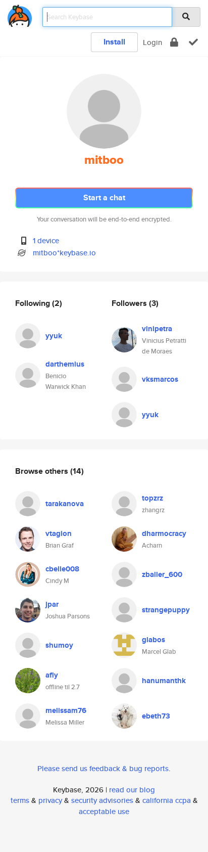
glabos (153, 639)
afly (51, 675)
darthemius (64, 364)
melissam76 (65, 710)
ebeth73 (156, 716)
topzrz (152, 498)
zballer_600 (162, 574)
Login (152, 42)
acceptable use (104, 811)
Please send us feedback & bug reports (103, 768)
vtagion (58, 533)
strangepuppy (166, 609)
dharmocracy (164, 533)
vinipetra (157, 328)
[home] (20, 14)
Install (114, 42)
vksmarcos (160, 379)
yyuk (53, 335)
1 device (46, 240)
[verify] (193, 42)
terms (20, 800)
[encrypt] (174, 42)
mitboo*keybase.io (64, 252)
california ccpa (166, 800)
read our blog (132, 789)
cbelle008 (62, 568)
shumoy (59, 645)
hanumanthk (164, 680)
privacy (50, 800)
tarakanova (64, 503)
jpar (52, 604)
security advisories (102, 800)
